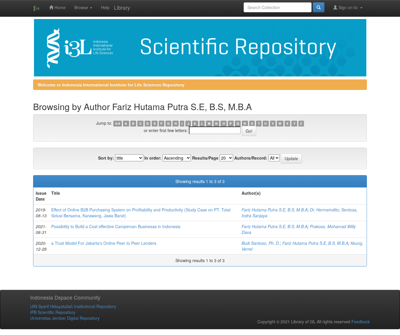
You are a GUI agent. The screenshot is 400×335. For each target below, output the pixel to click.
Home (59, 7)
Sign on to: (348, 7)
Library (122, 7)
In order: (152, 158)
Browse (81, 7)
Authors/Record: (250, 158)
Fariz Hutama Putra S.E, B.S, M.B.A (274, 210)
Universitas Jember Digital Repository (65, 318)
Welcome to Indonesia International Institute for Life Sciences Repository (110, 85)
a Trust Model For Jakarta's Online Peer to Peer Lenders (103, 243)
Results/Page (205, 158)
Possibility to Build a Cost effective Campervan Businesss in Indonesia (115, 226)
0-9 (117, 123)
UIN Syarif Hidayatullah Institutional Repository (73, 306)
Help (105, 7)
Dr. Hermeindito (324, 210)
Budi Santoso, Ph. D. (261, 243)
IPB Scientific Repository (52, 312)
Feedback (360, 321)
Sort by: (106, 158)
